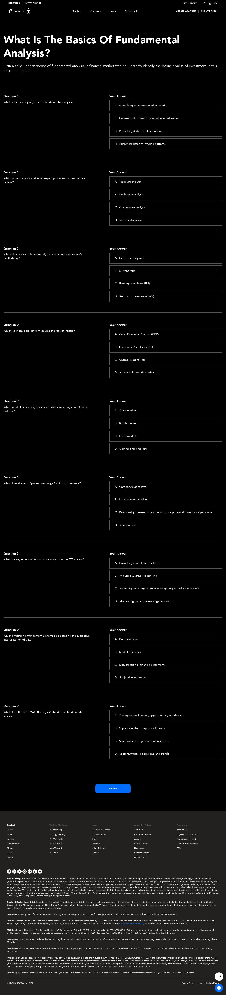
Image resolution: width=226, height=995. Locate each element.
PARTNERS (14, 3)
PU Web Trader (56, 839)
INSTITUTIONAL (33, 3)
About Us (138, 829)
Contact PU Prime (142, 852)
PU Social (53, 852)
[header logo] (19, 11)
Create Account (186, 11)
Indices (10, 839)
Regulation (182, 829)
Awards (137, 839)
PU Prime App (56, 829)
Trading (77, 11)
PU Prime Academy (101, 829)
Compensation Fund (186, 839)
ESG (179, 848)
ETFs (9, 852)
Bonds (10, 857)
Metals (10, 834)
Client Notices (141, 843)
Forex (10, 829)
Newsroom (139, 848)
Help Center (140, 857)
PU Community (99, 834)
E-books (95, 852)
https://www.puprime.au (132, 923)
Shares (10, 848)
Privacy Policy (187, 983)
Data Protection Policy (208, 983)
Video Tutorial (98, 848)
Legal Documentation (187, 834)
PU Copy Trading (57, 834)
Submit (113, 788)
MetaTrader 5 (55, 843)
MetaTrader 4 (55, 848)
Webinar (96, 843)
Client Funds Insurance (187, 843)
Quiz (94, 839)
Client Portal (209, 11)
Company (95, 11)
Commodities (13, 843)
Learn (113, 11)
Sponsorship (131, 11)
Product (11, 825)
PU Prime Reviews (142, 834)
